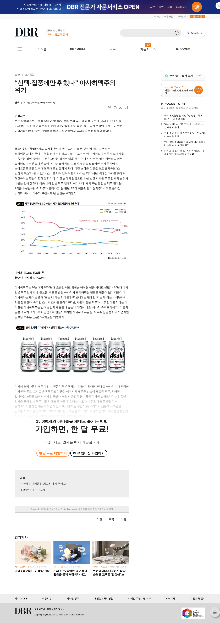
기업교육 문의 (197, 16)
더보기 (109, 107)
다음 (123, 519)
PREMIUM (77, 49)
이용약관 (47, 598)
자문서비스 (148, 49)
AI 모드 (195, 32)
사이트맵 (170, 598)
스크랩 (126, 107)
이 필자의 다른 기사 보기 (32, 489)
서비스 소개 (21, 598)
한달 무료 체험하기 (53, 453)
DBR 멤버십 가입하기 (89, 453)
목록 (111, 519)
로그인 (157, 16)
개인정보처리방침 (103, 598)
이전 (99, 519)
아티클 (42, 49)
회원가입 (168, 16)
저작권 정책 (73, 598)
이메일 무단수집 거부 (139, 598)
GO (199, 76)
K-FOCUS (183, 49)
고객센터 (181, 16)
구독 (112, 49)
